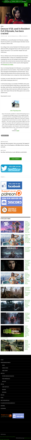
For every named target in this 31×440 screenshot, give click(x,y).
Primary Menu (29, 4)
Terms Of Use (2, 436)
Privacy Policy (12, 436)
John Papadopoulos (14, 36)
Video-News (4, 370)
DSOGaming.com (27, 438)
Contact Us (8, 436)
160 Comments (24, 36)
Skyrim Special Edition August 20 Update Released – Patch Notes (27, 345)
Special (2, 384)
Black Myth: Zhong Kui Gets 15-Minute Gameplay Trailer (27, 303)
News (2, 26)
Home (2, 359)
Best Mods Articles (5, 400)
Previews (4, 392)
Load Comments (15, 158)
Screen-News (5, 367)
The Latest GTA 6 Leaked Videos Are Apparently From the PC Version (27, 238)
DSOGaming (3, 434)
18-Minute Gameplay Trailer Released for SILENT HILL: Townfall (27, 317)
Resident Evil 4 (5, 135)
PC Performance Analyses (8, 376)
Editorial (3, 405)
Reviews (4, 389)
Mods (2, 397)
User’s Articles (5, 386)
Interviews (3, 408)
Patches (2, 394)
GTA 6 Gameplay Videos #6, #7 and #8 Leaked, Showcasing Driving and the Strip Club (27, 227)
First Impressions (6, 378)
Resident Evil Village (8, 64)
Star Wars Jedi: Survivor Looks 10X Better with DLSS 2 (14, 151)
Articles (2, 373)
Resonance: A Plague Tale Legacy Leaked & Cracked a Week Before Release (27, 265)
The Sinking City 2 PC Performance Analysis (27, 249)
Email (18, 130)
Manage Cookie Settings (4, 439)
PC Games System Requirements (8, 403)
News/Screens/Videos (5, 362)
